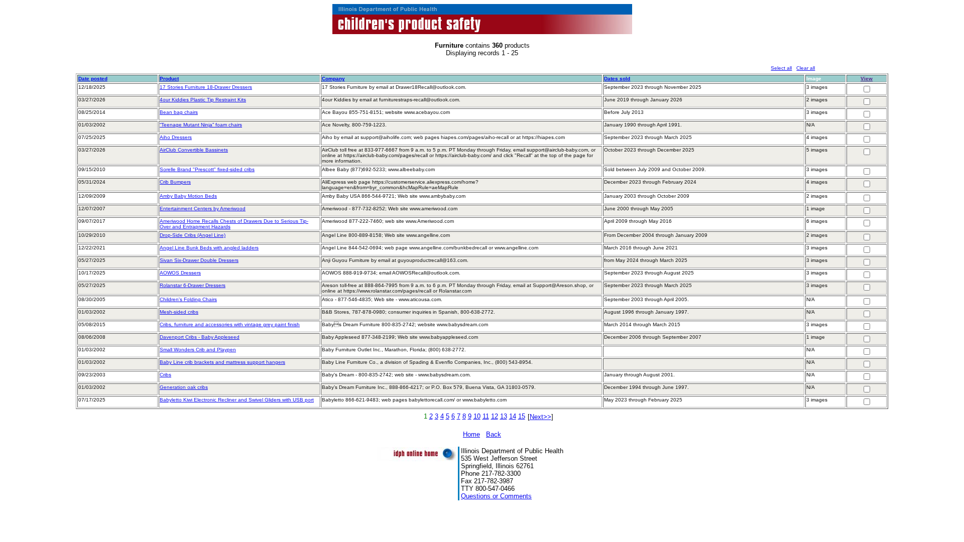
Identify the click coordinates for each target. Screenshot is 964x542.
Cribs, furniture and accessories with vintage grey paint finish (230, 324)
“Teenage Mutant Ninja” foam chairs (201, 124)
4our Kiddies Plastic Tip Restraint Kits (203, 99)
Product (169, 78)
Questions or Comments (496, 496)
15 (521, 416)
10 (476, 416)
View (867, 78)
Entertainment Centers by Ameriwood (203, 208)
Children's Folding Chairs (188, 299)
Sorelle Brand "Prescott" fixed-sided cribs (207, 169)
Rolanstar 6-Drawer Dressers (192, 285)
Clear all (805, 68)
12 (494, 416)
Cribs (165, 374)
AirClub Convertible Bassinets (194, 150)
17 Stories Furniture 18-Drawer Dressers (206, 87)
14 (512, 416)
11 (486, 416)
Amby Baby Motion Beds (188, 196)
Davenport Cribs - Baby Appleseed (199, 337)
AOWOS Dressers (180, 273)
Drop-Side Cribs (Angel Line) (192, 235)
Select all (781, 68)
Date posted (92, 78)
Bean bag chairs (179, 112)
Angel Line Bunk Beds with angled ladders (209, 247)
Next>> (540, 417)
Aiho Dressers (176, 137)
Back (493, 434)
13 (503, 416)
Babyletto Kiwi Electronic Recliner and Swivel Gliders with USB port (237, 399)
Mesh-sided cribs (179, 312)
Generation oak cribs (184, 387)
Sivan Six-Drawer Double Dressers (199, 260)
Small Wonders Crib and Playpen (198, 349)
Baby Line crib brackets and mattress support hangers (222, 362)
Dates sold (617, 78)
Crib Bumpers (175, 182)
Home (471, 434)
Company (333, 78)
